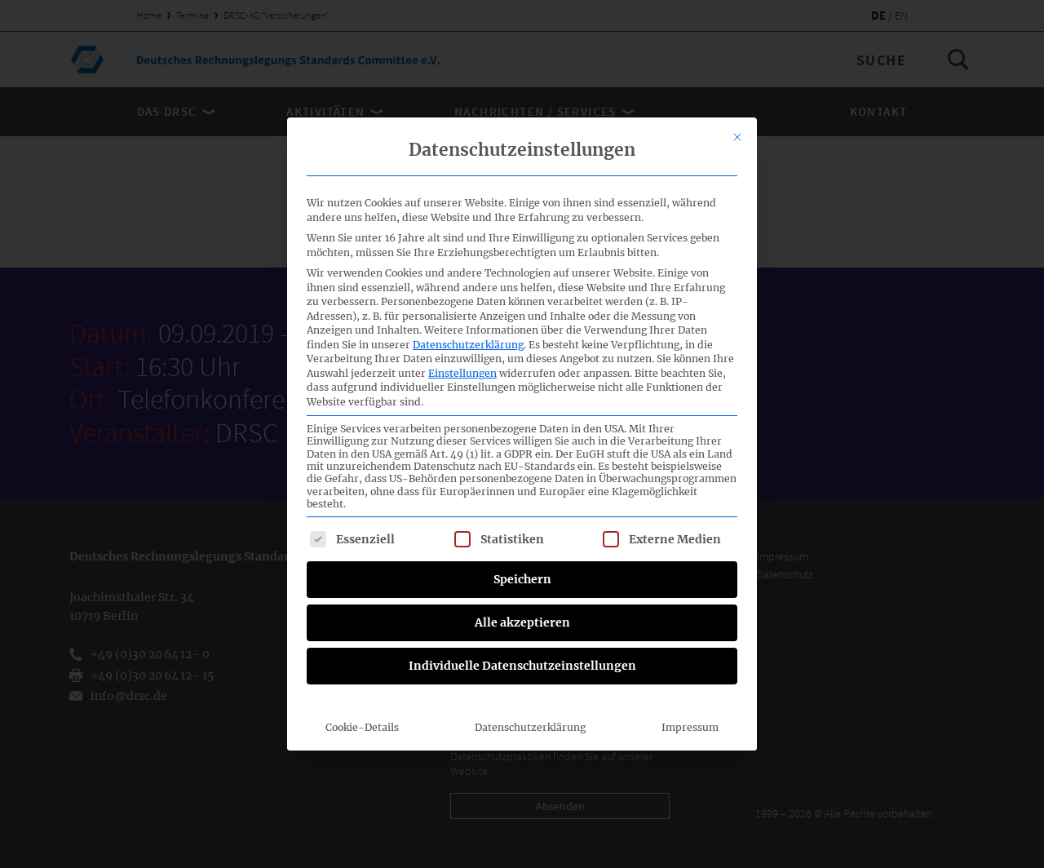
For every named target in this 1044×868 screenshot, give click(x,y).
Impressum (690, 727)
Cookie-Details (362, 727)
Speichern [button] (522, 579)
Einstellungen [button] (462, 373)
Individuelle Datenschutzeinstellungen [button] (522, 665)
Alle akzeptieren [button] (522, 622)
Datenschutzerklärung (468, 345)
